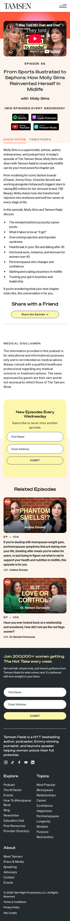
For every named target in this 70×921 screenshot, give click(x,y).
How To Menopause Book (17, 802)
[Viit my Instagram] (6, 762)
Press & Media (14, 861)
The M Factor (13, 790)
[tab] (15, 139)
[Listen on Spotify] (20, 117)
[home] (18, 6)
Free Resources (15, 826)
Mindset (42, 826)
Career (41, 800)
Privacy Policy (11, 907)
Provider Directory (16, 831)
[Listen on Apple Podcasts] (44, 117)
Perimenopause (48, 816)
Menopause (45, 790)
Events (8, 795)
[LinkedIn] (32, 762)
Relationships (46, 795)
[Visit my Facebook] (19, 762)
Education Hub (14, 820)
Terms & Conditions (15, 902)
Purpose (43, 831)
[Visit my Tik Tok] (12, 762)
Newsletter (11, 815)
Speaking (10, 867)
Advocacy (10, 872)
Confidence (45, 805)
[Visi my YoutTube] (26, 762)
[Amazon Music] (46, 126)
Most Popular (46, 784)
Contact (9, 877)
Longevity (44, 821)
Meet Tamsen (13, 856)
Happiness (44, 810)
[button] (62, 5)
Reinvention (45, 837)
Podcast (9, 784)
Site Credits (10, 913)
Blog (7, 810)
